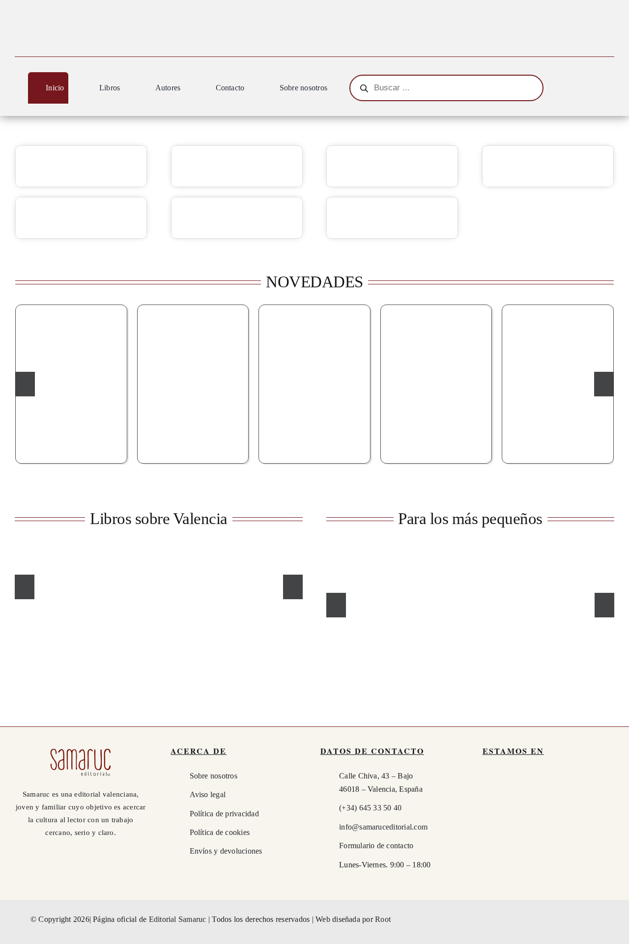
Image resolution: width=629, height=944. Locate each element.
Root (383, 919)
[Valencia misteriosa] (436, 382)
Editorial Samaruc (178, 919)
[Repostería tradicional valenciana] (271, 585)
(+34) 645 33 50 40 (370, 808)
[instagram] (574, 919)
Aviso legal (208, 794)
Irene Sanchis (358, 588)
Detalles (104, 440)
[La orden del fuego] (314, 382)
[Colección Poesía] (81, 218)
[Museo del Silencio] (121, 585)
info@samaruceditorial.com (383, 827)
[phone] (610, 919)
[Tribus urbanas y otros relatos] (193, 382)
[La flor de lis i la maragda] (71, 382)
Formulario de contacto (376, 845)
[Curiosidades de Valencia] (46, 585)
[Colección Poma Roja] (392, 218)
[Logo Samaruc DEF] (80, 749)
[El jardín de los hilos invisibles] (558, 382)
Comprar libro (53, 440)
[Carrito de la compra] (609, 89)
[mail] (593, 919)
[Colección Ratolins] (237, 218)
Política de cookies (220, 832)
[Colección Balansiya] (81, 166)
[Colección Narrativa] (237, 166)
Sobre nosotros (213, 776)
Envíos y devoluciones (226, 851)
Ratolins (391, 588)
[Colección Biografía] (548, 166)
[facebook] (557, 919)
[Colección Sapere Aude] (392, 166)
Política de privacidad (224, 813)
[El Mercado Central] (196, 585)
